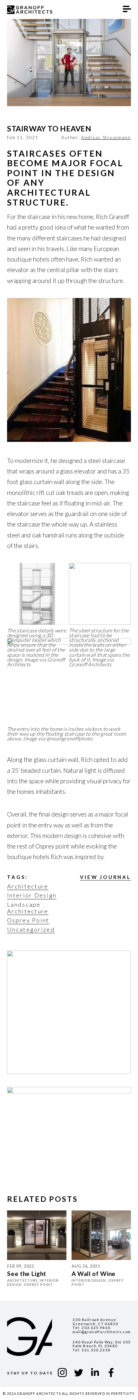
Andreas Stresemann (106, 137)
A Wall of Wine (94, 1273)
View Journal (105, 877)
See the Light (26, 1273)
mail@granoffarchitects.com (102, 1332)
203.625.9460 (96, 1328)
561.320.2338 (96, 1350)
